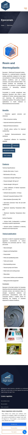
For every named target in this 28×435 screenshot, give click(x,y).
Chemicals (15, 145)
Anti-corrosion (7, 145)
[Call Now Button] (25, 432)
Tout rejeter (14, 431)
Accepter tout (14, 424)
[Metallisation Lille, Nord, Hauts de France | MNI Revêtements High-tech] (5, 5)
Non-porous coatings (9, 150)
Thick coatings (7, 155)
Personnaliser (14, 428)
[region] (14, 422)
